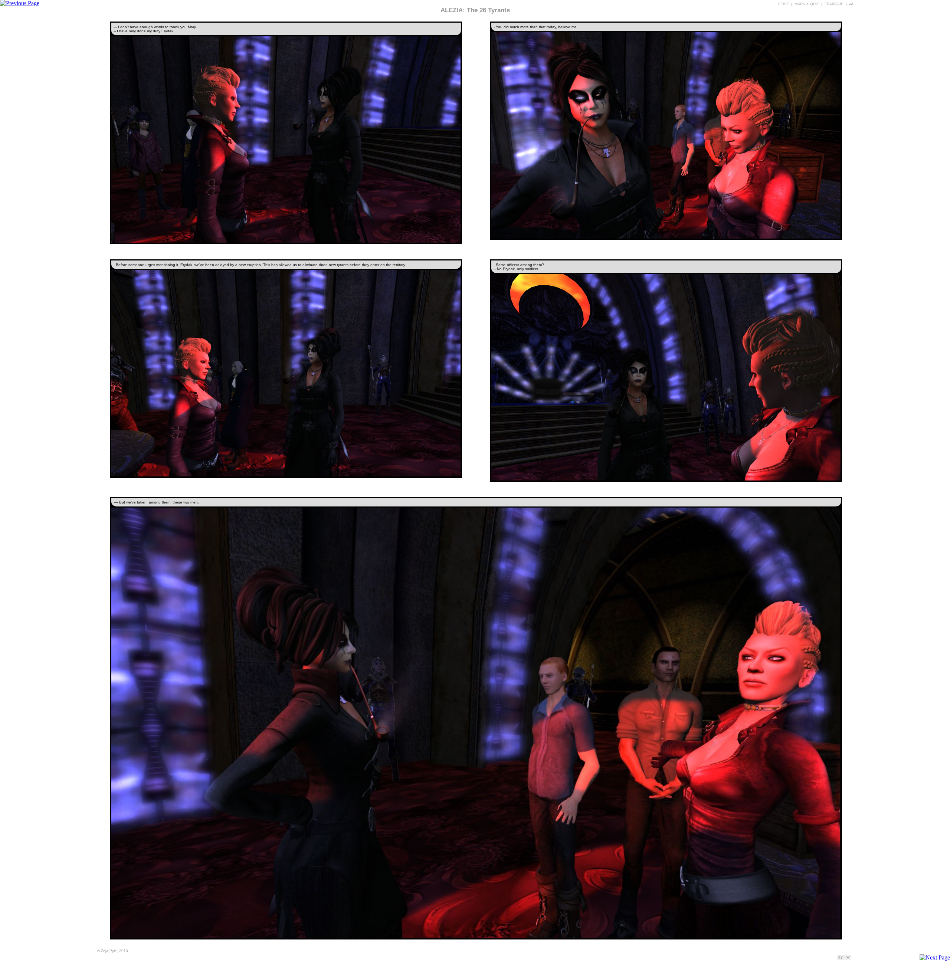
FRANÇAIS (834, 4)
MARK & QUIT (807, 4)
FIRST (783, 4)
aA (851, 4)
